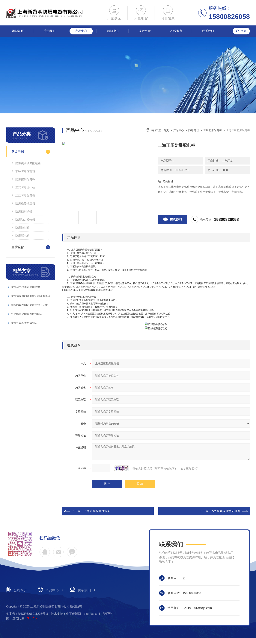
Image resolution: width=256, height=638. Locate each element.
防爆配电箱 (22, 235)
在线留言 (176, 31)
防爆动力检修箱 (25, 219)
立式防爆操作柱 (25, 187)
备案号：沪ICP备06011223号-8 (27, 613)
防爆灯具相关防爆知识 (24, 323)
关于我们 (49, 31)
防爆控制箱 (22, 227)
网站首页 (18, 31)
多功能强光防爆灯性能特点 (27, 314)
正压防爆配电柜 (25, 195)
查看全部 (17, 247)
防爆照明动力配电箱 (28, 163)
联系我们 (208, 31)
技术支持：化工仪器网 (66, 613)
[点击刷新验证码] (121, 468)
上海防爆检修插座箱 (97, 511)
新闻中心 (113, 31)
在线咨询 (176, 219)
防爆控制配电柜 (25, 179)
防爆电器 (17, 151)
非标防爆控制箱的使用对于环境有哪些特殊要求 (32, 305)
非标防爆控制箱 (25, 171)
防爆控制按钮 (23, 211)
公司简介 (20, 590)
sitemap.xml (92, 613)
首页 (166, 130)
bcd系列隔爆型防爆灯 (226, 511)
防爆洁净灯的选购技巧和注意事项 (30, 296)
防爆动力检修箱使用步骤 (25, 287)
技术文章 (145, 31)
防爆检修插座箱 (25, 203)
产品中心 (81, 31)
